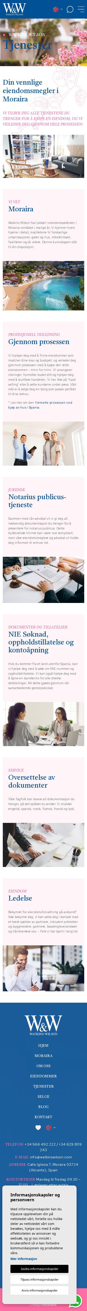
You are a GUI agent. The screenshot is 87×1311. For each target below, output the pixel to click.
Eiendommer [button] (43, 1076)
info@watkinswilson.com (51, 1157)
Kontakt (43, 1117)
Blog (43, 1107)
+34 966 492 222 (40, 1144)
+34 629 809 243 (61, 1147)
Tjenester (43, 1087)
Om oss (43, 1066)
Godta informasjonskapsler (39, 1269)
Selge (44, 1097)
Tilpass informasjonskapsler (39, 1279)
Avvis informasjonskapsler (40, 1290)
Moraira (43, 1056)
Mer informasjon (23, 1258)
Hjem (43, 1046)
